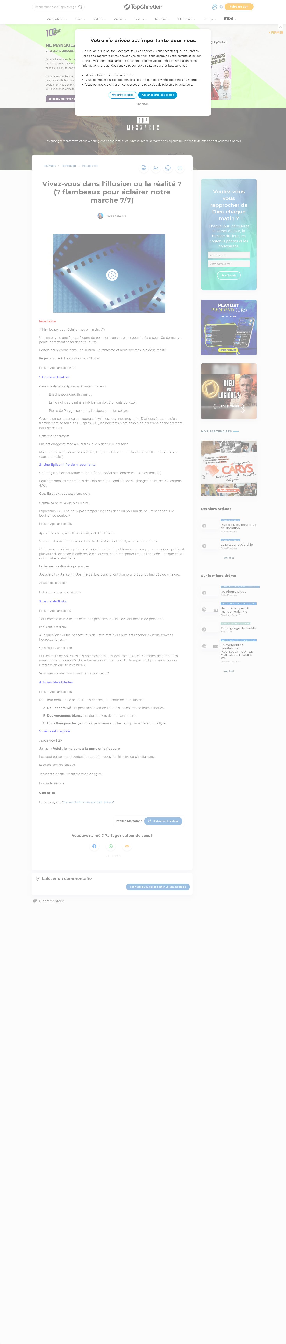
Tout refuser (143, 104)
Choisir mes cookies (122, 95)
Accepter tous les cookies (158, 94)
